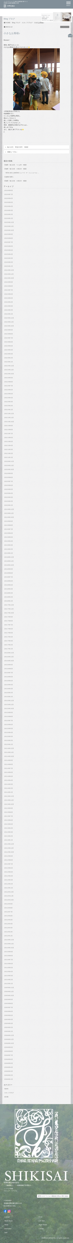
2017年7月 (8, 624)
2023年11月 (9, 321)
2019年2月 (8, 549)
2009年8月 (8, 1003)
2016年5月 (8, 680)
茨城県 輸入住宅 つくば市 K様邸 (15, 164)
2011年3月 (8, 927)
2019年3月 (8, 545)
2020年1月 (8, 505)
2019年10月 (9, 517)
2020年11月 (9, 465)
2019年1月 (8, 553)
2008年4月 (8, 1067)
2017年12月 (9, 604)
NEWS (6, 1088)
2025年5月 (8, 250)
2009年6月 (8, 1011)
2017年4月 (8, 636)
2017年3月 (8, 640)
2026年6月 (8, 198)
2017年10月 (9, 612)
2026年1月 (8, 218)
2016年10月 (9, 660)
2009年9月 (8, 999)
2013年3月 (8, 832)
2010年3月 (8, 975)
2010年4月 (8, 971)
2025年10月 (9, 230)
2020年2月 (8, 501)
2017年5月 (8, 632)
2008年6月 (8, 1059)
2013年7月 (8, 816)
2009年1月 (8, 1031)
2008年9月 (8, 1047)
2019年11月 (9, 513)
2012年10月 (9, 852)
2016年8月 (8, 668)
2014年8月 (8, 764)
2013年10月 (9, 804)
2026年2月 (8, 214)
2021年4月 (8, 445)
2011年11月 (9, 895)
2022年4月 (8, 397)
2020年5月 (8, 489)
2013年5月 (8, 824)
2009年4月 (8, 1019)
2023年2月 (8, 357)
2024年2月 (8, 310)
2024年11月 (9, 274)
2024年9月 (8, 282)
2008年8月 (8, 1051)
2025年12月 (9, 222)
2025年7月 (8, 242)
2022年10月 (9, 373)
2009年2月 (8, 1027)
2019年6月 (8, 533)
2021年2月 (8, 453)
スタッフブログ (65, 26)
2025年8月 (8, 238)
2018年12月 (9, 557)
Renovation (7, 1228)
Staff (5, 1232)
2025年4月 (8, 254)
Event (40, 1217)
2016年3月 (8, 688)
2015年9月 (8, 712)
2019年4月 (8, 541)
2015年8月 (8, 716)
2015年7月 (8, 720)
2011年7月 (8, 911)
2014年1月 (8, 792)
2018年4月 (8, 588)
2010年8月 (8, 955)
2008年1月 (8, 1079)
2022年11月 (9, 369)
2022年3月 (8, 401)
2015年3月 (8, 736)
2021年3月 (8, 449)
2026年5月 (8, 202)
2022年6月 (8, 389)
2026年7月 (8, 194)
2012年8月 (8, 860)
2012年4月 (8, 875)
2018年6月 (8, 581)
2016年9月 (8, 664)
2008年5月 (8, 1063)
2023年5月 (8, 345)
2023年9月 (8, 329)
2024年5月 (8, 298)
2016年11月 (9, 656)
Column (41, 1228)
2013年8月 (8, 812)
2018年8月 (8, 573)
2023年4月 (8, 349)
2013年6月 (8, 820)
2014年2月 (8, 788)
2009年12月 (9, 987)
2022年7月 (8, 385)
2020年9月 (8, 473)
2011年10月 (9, 899)
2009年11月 (9, 991)
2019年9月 (8, 521)
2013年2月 (8, 836)
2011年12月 (9, 891)
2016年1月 (8, 696)
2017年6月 (8, 628)
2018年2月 (8, 597)
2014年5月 (8, 776)
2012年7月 (8, 864)
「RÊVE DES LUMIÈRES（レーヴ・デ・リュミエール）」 (21, 172)
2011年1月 (8, 935)
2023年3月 (8, 353)
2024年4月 (8, 302)
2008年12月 (9, 1035)
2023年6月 (8, 341)
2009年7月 (8, 1007)
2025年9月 (8, 234)
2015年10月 (9, 708)
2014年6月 (8, 772)
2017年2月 (8, 644)
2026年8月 (8, 190)
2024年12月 (9, 270)
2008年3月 (8, 1071)
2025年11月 (9, 226)
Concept (7, 1217)
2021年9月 (8, 425)
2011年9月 (8, 903)
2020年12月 (9, 461)
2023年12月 (9, 318)
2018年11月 (9, 561)
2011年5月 (8, 919)
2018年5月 (8, 585)
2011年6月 (8, 915)
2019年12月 (9, 509)
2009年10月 (9, 995)
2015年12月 (9, 700)
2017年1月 (8, 648)
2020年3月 (8, 497)
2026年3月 (8, 210)
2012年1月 (8, 887)
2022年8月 (8, 381)
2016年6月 (8, 676)
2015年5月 (8, 728)
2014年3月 (8, 784)
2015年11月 (9, 704)
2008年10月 (9, 1043)
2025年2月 (8, 262)
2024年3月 (8, 306)
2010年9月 (8, 951)
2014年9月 (8, 760)
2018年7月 (8, 577)
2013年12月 (9, 796)
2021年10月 (9, 421)
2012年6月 (8, 868)
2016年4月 (8, 684)
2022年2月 (8, 405)
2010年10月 (9, 947)
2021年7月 (8, 433)
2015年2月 (8, 740)
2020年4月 (8, 493)
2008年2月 (8, 1075)
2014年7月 (8, 768)
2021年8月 (8, 429)
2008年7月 (8, 1055)
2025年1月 (8, 266)
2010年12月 (9, 939)
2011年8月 (8, 907)
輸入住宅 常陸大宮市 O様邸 (17, 147)
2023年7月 (8, 337)
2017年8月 (8, 620)
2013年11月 (9, 800)
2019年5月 (8, 537)
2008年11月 (9, 1039)
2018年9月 (8, 569)
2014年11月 (9, 752)
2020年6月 (8, 485)
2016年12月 (9, 652)
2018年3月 (8, 593)
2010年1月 (8, 983)
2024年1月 (8, 314)
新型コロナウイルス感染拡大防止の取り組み (53, 1196)
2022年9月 (8, 377)
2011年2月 (8, 931)
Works (6, 1224)
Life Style (42, 1221)
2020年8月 (8, 477)
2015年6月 (8, 724)
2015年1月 (8, 744)
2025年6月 (8, 246)
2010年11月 (9, 943)
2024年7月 (8, 290)
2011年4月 (8, 923)
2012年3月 (8, 879)
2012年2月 (8, 883)
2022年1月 (8, 409)
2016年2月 (8, 692)
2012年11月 (9, 848)
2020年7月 (8, 481)
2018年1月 (8, 601)
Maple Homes (43, 1224)
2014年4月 (8, 780)
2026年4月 (8, 206)
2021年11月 (9, 417)
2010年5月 (8, 967)
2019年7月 (8, 529)
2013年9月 (8, 808)
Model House (8, 1221)
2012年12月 (9, 844)
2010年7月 (8, 959)
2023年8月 (8, 333)
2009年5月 (8, 1015)
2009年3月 (8, 1023)
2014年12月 (9, 748)
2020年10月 (9, 469)
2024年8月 (8, 286)
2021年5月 (8, 441)
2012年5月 (8, 872)
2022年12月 (9, 365)
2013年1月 (8, 840)
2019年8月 (8, 525)
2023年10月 (9, 325)
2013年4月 (8, 828)
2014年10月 (9, 756)
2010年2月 (8, 979)
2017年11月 (9, 608)
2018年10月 (9, 565)
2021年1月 (8, 457)
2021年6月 (8, 437)
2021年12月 (9, 413)
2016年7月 (8, 672)
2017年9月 (8, 616)
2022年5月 (8, 393)
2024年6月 (8, 294)
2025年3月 (8, 258)
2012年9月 (8, 856)
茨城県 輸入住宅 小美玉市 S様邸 (15, 168)
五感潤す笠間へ (9, 176)
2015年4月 (8, 732)
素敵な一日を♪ (12, 152)
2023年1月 (8, 361)
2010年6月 (8, 963)
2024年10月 (9, 278)
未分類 (6, 1096)
